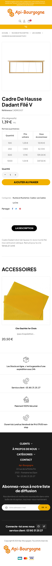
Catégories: (6, 198)
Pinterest (20, 208)
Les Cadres (41, 198)
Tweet (16, 208)
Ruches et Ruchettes (21, 198)
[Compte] (24, 21)
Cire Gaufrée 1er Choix (26, 328)
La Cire (15, 203)
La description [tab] (24, 228)
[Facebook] (38, 526)
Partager (12, 208)
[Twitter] (44, 526)
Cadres (33, 198)
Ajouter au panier (26, 182)
